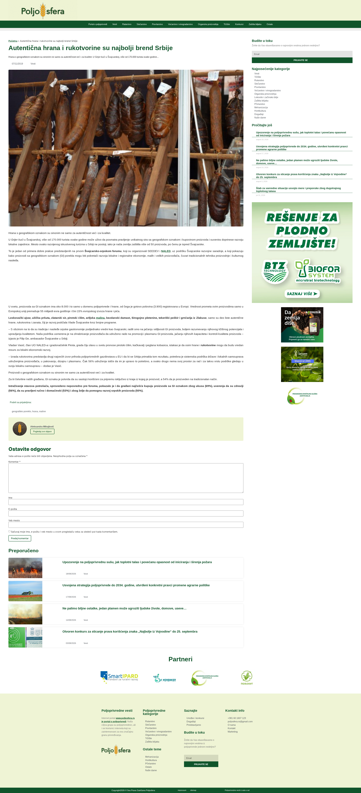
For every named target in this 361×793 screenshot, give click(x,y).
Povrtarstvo (157, 24)
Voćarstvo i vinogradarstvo (180, 24)
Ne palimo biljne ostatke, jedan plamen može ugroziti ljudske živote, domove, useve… (124, 608)
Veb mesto (14, 520)
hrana (35, 411)
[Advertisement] (126, 284)
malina (100, 317)
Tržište (227, 24)
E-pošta (12, 509)
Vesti (114, 24)
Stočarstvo (142, 24)
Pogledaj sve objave (42, 431)
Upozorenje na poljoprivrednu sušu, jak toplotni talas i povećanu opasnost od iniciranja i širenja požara (137, 562)
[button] (34, 402)
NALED (166, 251)
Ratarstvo (126, 24)
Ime (10, 498)
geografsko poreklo (21, 411)
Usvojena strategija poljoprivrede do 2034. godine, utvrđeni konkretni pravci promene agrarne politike (136, 585)
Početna (12, 41)
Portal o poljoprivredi (97, 24)
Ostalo (270, 24)
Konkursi (239, 24)
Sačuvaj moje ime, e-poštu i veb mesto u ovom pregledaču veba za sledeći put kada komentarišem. (64, 532)
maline (42, 411)
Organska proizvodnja (208, 24)
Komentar (14, 462)
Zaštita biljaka (255, 24)
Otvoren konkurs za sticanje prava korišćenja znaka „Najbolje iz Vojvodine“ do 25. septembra (129, 631)
